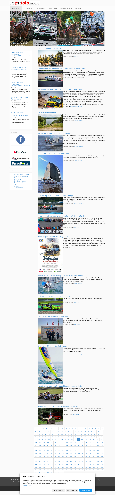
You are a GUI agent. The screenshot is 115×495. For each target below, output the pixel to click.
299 (86, 470)
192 (90, 453)
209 (86, 456)
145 (48, 448)
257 (63, 464)
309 (55, 472)
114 (67, 442)
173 (86, 450)
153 (79, 448)
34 (71, 431)
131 (63, 445)
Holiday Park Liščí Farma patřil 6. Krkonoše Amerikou (58, 406)
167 (63, 450)
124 (36, 445)
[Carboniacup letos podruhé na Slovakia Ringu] (50, 205)
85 (101, 437)
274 (59, 467)
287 (40, 470)
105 (101, 439)
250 (36, 464)
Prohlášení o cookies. (28, 485)
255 (55, 464)
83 (94, 437)
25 (42, 431)
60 (88, 434)
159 (102, 448)
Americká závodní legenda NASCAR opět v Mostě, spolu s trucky (62, 69)
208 (82, 456)
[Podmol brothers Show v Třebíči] (50, 58)
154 (82, 448)
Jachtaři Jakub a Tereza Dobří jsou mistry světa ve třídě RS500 (61, 276)
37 (81, 431)
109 (48, 442)
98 (75, 439)
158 (98, 448)
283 (94, 467)
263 (86, 464)
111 (55, 442)
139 (94, 445)
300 (90, 470)
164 (51, 450)
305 (40, 472)
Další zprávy (77, 324)
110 (51, 442)
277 (71, 467)
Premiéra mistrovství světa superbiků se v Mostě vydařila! (60, 386)
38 (85, 431)
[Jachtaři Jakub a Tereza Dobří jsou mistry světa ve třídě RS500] (50, 285)
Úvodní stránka (15, 8)
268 (36, 467)
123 (102, 442)
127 (48, 445)
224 (75, 459)
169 (71, 450)
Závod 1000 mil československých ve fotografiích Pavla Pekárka (62, 216)
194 (98, 453)
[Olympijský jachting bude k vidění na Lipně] (50, 143)
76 (71, 437)
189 (79, 453)
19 (92, 428)
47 (45, 434)
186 (67, 453)
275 (63, 467)
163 (48, 450)
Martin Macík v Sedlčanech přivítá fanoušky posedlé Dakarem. (62, 89)
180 (44, 453)
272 (51, 467)
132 (67, 445)
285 (102, 467)
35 (75, 431)
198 (44, 456)
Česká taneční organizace (20, 178)
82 (91, 437)
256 (59, 464)
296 (75, 470)
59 (85, 434)
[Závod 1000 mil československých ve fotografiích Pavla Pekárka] (50, 225)
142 (36, 448)
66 (39, 437)
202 (59, 456)
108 (44, 442)
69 (49, 437)
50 (55, 434)
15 (79, 428)
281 (86, 467)
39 (88, 431)
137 (86, 445)
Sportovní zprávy (65, 8)
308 (51, 472)
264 (90, 464)
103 (94, 439)
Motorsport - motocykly (80, 394)
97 (71, 439)
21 (99, 428)
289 (48, 470)
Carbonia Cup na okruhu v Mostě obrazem (54, 296)
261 (79, 464)
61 (91, 434)
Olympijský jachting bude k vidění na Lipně (54, 133)
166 (59, 450)
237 (55, 461)
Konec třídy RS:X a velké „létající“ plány (52, 346)
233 (40, 461)
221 (63, 459)
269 (40, 467)
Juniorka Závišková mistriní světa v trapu (53, 317)
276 (67, 467)
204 (67, 456)
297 (79, 470)
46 (42, 434)
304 (36, 472)
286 (36, 470)
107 (40, 442)
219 (55, 459)
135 (79, 445)
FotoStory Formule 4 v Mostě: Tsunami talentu (20, 98)
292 (59, 470)
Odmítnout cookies (72, 490)
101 (86, 439)
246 (90, 461)
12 (69, 428)
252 (44, 464)
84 (98, 437)
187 (71, 453)
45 (39, 434)
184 (59, 453)
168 (67, 450)
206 (75, 456)
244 (82, 461)
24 (39, 431)
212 (98, 456)
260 (75, 464)
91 (52, 439)
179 (40, 453)
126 (44, 445)
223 (71, 459)
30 (58, 431)
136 (82, 445)
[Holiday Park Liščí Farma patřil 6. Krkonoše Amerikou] (50, 416)
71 (55, 437)
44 (35, 434)
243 (79, 461)
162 (44, 450)
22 (102, 428)
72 (58, 437)
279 (79, 467)
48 (49, 434)
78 (78, 437)
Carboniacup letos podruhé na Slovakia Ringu (55, 195)
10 (62, 428)
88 (42, 439)
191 (86, 453)
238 (59, 461)
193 (94, 453)
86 (35, 439)
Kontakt (77, 8)
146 (51, 448)
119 (86, 442)
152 (75, 448)
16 (82, 428)
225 (79, 459)
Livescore (16, 186)
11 (66, 428)
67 (42, 437)
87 (39, 439)
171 (79, 450)
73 (62, 437)
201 (55, 456)
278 (75, 467)
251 (40, 464)
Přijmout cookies (86, 490)
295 (71, 470)
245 (86, 461)
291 (55, 470)
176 (98, 450)
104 (97, 439)
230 (98, 459)
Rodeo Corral (17, 179)
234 (44, 461)
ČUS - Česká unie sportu (20, 181)
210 (90, 456)
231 (102, 459)
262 (82, 464)
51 (58, 434)
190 (82, 453)
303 (102, 470)
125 (40, 445)
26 (45, 431)
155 (86, 448)
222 (67, 459)
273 (55, 467)
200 (51, 456)
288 (44, 470)
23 (35, 431)
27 (49, 431)
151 (71, 448)
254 (51, 464)
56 (75, 434)
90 (49, 439)
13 (72, 428)
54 (68, 434)
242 (75, 461)
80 (85, 437)
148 (59, 448)
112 (59, 442)
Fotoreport (76, 56)
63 (98, 434)
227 (86, 459)
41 (94, 431)
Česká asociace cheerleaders (21, 176)
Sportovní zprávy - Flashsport (21, 174)
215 (40, 459)
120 (90, 442)
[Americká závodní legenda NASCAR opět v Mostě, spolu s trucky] (50, 78)
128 (51, 445)
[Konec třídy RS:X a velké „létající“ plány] (50, 365)
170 (75, 450)
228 (90, 459)
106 (36, 442)
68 (45, 437)
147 (55, 448)
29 (55, 431)
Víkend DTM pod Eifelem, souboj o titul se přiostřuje (19, 68)
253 (48, 464)
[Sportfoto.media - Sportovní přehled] (25, 3)
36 (78, 431)
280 (82, 467)
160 (36, 450)
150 (67, 448)
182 (51, 453)
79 (81, 437)
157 (94, 448)
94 (62, 439)
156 (90, 448)
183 (55, 453)
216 (44, 459)
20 (95, 428)
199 (48, 456)
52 (62, 434)
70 (52, 437)
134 (75, 445)
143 (40, 448)
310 (59, 472)
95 (65, 439)
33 (68, 431)
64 (101, 434)
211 (94, 456)
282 (90, 467)
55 (71, 434)
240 (67, 461)
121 (94, 442)
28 (52, 431)
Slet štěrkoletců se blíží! (47, 113)
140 (98, 445)
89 (45, 439)
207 (79, 456)
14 (76, 428)
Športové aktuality (18, 187)
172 (82, 450)
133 (71, 445)
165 (55, 450)
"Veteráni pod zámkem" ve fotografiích (53, 236)
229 (94, 459)
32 (65, 431)
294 (67, 470)
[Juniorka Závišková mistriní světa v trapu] (50, 331)
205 (71, 456)
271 (48, 467)
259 (71, 464)
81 (88, 437)
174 (90, 450)
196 (36, 456)
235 (48, 461)
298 (82, 470)
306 (44, 472)
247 (94, 461)
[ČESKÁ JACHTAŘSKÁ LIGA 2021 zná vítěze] (50, 174)
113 (63, 442)
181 (48, 453)
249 (102, 461)
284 (98, 467)
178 (36, 453)
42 (98, 431)
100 (82, 439)
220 (59, 459)
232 (36, 461)
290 (51, 470)
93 (58, 439)
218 (51, 459)
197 (40, 456)
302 (98, 470)
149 (63, 448)
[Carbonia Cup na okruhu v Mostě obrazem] (50, 306)
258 (67, 464)
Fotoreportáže (28, 8)
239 (63, 461)
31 (62, 431)
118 (82, 442)
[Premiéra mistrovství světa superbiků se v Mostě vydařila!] (50, 395)
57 (78, 434)
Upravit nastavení (58, 490)
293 (63, 470)
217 (48, 459)
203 (63, 456)
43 (101, 431)
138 (90, 445)
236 (51, 461)
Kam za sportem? (40, 8)
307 (48, 472)
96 (68, 439)
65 (35, 437)
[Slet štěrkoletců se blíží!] (50, 122)
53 (65, 434)
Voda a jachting (78, 160)
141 (102, 445)
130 (59, 445)
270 (44, 467)
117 (79, 442)
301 (94, 470)
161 (40, 450)
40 (91, 431)
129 (55, 445)
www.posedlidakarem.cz (76, 106)
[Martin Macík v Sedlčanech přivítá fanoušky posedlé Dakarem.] (50, 99)
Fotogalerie (52, 8)
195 (102, 453)
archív (28, 127)
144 (44, 448)
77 (75, 437)
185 (63, 453)
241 (71, 461)
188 (75, 453)
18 (89, 428)
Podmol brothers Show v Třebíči (50, 48)
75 (68, 437)
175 (94, 450)
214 (36, 459)
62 (94, 434)
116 (75, 442)
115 (71, 442)
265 (94, 464)
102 (90, 439)
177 (102, 450)
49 (52, 434)
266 (98, 464)
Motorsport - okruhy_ (79, 203)
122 (98, 442)
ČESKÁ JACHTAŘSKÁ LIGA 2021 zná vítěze (53, 154)
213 (102, 456)
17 (85, 428)
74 (65, 437)
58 (81, 434)
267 (102, 464)
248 (98, 461)
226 (82, 459)
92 (55, 439)
